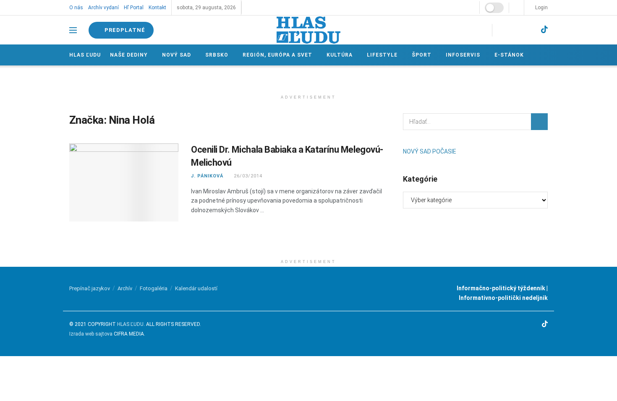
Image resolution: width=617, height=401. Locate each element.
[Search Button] (539, 121)
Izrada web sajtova (90, 334)
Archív (125, 288)
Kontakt (157, 7)
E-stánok (509, 55)
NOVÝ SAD (176, 55)
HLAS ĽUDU (130, 324)
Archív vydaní (103, 7)
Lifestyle (382, 55)
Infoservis (463, 55)
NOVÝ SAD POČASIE (429, 151)
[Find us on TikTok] (544, 30)
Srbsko (216, 55)
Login (541, 7)
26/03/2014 (247, 176)
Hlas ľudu (85, 55)
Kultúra (340, 55)
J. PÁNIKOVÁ (207, 176)
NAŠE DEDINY (129, 55)
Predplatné (124, 30)
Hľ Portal (134, 7)
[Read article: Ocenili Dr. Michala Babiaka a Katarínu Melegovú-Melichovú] (123, 182)
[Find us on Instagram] (515, 30)
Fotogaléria (153, 288)
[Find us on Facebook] (501, 30)
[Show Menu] (73, 30)
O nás (76, 7)
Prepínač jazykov (89, 288)
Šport (421, 55)
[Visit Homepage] (308, 30)
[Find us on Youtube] (530, 30)
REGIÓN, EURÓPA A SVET (277, 55)
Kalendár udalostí (196, 288)
